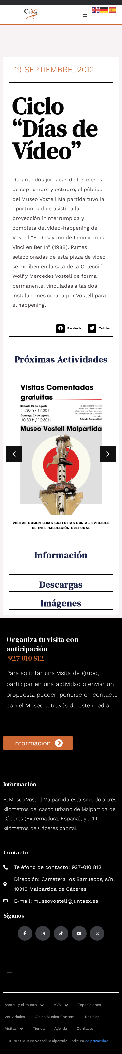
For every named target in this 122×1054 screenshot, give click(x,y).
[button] (70, 328)
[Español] (113, 9)
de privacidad (96, 1041)
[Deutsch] (104, 9)
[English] (96, 9)
